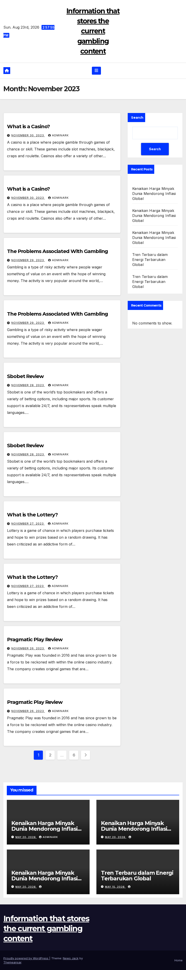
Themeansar (12, 962)
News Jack (70, 958)
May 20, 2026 (26, 837)
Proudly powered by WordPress (26, 958)
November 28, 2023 (28, 385)
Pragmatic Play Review (35, 639)
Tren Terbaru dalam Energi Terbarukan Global (150, 259)
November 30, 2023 (28, 135)
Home (178, 960)
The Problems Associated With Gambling (57, 251)
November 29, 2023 (28, 260)
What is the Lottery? (32, 515)
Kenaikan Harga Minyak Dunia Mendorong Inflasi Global (154, 193)
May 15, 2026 (115, 886)
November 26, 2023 (28, 648)
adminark (60, 135)
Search (137, 117)
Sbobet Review (25, 376)
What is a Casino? (28, 126)
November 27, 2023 (28, 523)
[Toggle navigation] (96, 70)
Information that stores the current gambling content (93, 31)
